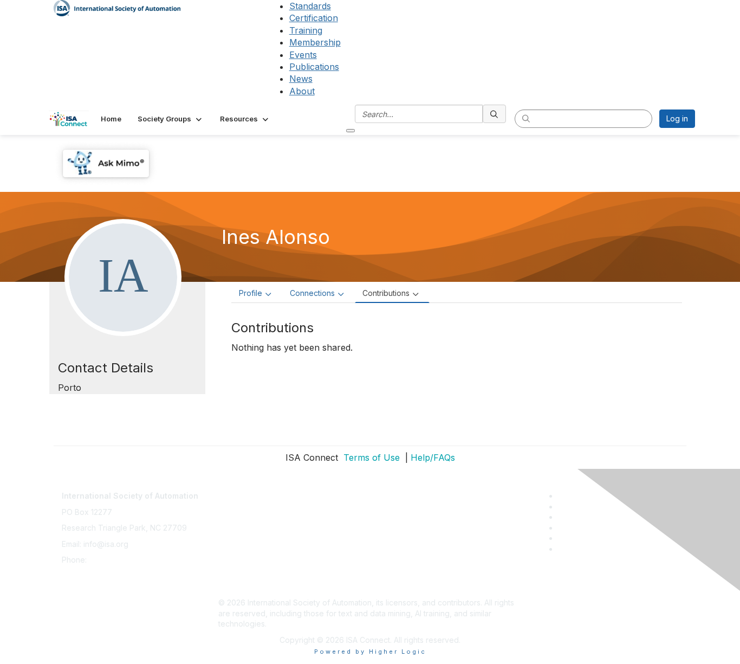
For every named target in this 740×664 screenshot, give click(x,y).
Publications (314, 66)
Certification (313, 17)
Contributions (386, 293)
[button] (170, 119)
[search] (495, 114)
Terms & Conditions (253, 538)
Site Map (234, 586)
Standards (310, 6)
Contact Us (237, 490)
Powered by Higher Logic (370, 651)
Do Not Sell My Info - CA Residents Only (289, 570)
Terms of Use (370, 457)
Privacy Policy (243, 522)
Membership (315, 42)
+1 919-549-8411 (118, 559)
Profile (250, 293)
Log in (677, 118)
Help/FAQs (433, 457)
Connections (312, 293)
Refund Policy (243, 554)
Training (305, 30)
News (301, 78)
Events (303, 54)
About (302, 91)
